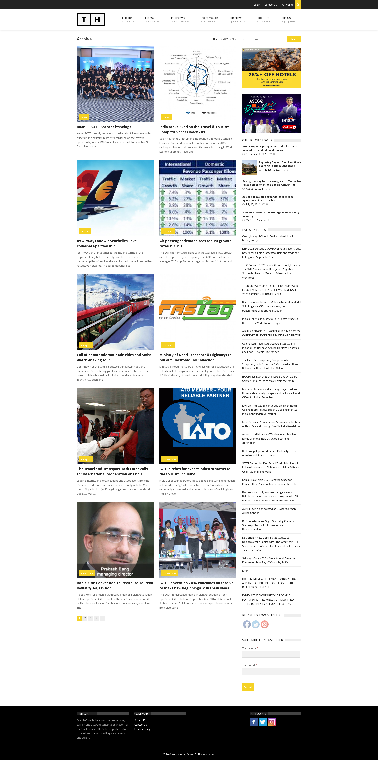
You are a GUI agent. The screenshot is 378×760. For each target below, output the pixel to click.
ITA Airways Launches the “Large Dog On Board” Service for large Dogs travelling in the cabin (270, 378)
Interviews (180, 19)
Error (245, 571)
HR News (237, 19)
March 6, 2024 (254, 220)
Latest (152, 19)
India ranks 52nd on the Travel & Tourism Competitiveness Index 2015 (194, 129)
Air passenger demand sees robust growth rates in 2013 (195, 243)
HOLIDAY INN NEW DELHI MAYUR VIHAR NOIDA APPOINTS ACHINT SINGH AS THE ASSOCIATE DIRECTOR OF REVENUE (269, 583)
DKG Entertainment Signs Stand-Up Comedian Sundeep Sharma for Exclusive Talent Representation (269, 525)
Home (216, 39)
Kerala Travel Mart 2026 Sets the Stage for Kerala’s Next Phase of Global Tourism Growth (269, 482)
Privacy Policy (142, 729)
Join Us (288, 19)
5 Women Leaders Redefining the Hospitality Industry (270, 214)
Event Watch (209, 19)
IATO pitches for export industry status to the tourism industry (194, 471)
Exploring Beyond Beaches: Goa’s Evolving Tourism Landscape (280, 163)
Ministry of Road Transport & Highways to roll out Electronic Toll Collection (195, 357)
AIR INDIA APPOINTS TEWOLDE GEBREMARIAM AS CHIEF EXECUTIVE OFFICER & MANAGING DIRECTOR (271, 333)
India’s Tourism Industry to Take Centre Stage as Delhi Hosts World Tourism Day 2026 (270, 321)
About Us (263, 19)
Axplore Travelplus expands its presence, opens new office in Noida (268, 198)
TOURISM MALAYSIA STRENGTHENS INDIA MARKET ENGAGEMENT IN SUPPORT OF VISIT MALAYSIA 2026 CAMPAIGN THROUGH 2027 (271, 290)
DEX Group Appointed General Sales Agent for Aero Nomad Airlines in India (269, 453)
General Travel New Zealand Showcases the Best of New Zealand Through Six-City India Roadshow (271, 424)
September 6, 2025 (256, 154)
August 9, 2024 (254, 188)
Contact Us (271, 4)
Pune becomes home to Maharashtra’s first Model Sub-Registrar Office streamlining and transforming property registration (271, 306)
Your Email (250, 665)
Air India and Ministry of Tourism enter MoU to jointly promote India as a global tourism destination (269, 438)
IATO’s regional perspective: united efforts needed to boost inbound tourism (269, 148)
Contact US (140, 724)
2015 (226, 39)
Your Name (250, 648)
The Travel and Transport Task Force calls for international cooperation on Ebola (112, 471)
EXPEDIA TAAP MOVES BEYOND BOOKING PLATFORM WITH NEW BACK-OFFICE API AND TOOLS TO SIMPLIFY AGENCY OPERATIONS (268, 599)
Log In (257, 4)
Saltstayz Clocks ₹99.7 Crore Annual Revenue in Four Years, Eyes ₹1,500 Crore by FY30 (270, 560)
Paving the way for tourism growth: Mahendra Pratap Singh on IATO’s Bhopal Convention (271, 182)
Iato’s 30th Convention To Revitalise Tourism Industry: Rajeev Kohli (115, 585)
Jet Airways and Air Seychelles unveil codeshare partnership (108, 243)
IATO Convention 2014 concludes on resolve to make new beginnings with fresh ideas (196, 585)
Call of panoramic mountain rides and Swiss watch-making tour (114, 357)
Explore (128, 19)
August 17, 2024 (272, 170)
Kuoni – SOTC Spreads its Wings (104, 127)
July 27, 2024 (253, 204)
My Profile (287, 4)
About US (139, 720)
